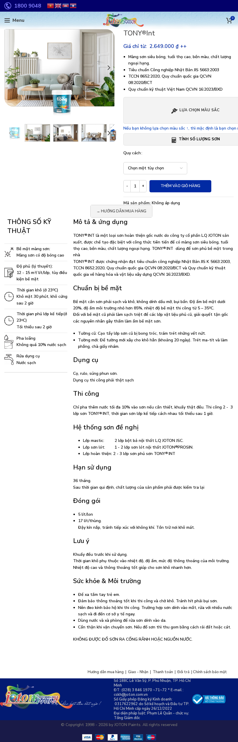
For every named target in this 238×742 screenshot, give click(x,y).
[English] (58, 5)
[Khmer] (66, 5)
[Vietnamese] (51, 5)
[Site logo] (119, 20)
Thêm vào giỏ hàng (180, 186)
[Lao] (73, 5)
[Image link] (209, 699)
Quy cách (132, 153)
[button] (10, 68)
